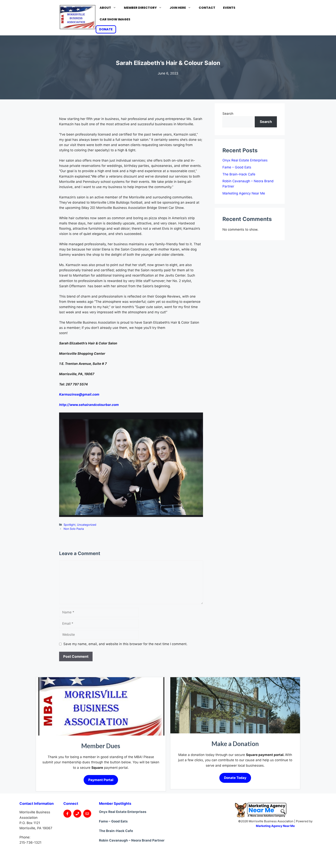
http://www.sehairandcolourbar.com (89, 405)
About (105, 7)
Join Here (178, 7)
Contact (207, 7)
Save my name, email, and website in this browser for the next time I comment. (125, 644)
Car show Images (115, 19)
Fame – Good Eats (236, 167)
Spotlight (69, 524)
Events (229, 7)
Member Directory (140, 7)
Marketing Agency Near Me (243, 193)
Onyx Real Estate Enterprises (245, 160)
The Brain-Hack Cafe (238, 174)
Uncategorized (86, 524)
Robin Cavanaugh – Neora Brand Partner (131, 840)
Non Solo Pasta (74, 528)
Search (227, 114)
